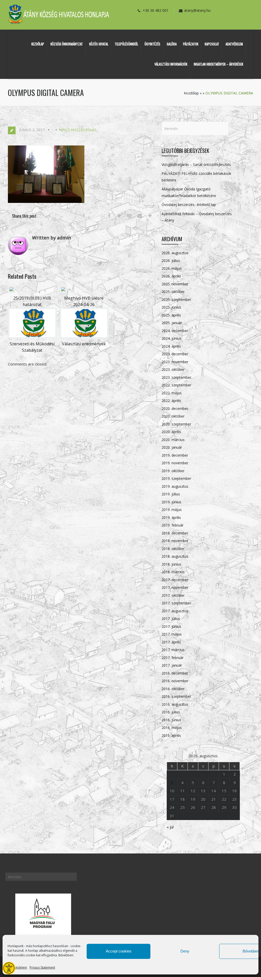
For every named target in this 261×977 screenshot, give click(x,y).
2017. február (173, 657)
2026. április (171, 276)
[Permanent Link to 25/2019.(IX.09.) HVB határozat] (11, 291)
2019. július (171, 494)
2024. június (171, 338)
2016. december (175, 673)
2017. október (173, 595)
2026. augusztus (175, 252)
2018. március (173, 571)
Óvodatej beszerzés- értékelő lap (189, 204)
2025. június (171, 307)
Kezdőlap (37, 43)
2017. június (171, 626)
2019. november (175, 462)
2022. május (172, 392)
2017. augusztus (175, 610)
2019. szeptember (176, 478)
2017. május (172, 634)
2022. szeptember (176, 385)
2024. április (171, 346)
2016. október (173, 688)
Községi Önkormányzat (66, 43)
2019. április (171, 517)
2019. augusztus (175, 486)
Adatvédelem (17, 967)
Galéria (172, 43)
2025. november (175, 284)
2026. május (172, 268)
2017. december (175, 579)
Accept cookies (119, 951)
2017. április (171, 642)
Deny (184, 951)
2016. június (171, 719)
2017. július (171, 618)
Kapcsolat (212, 43)
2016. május (172, 727)
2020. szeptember (176, 424)
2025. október (173, 291)
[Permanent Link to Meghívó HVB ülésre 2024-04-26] (63, 291)
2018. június (171, 564)
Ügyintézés (152, 43)
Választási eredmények (84, 344)
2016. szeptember (176, 696)
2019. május (172, 509)
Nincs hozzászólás (78, 129)
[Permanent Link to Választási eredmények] (84, 337)
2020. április (171, 431)
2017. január (172, 665)
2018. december (175, 533)
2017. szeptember (176, 603)
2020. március (173, 439)
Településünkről (126, 43)
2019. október (173, 470)
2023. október (173, 369)
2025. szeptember (176, 299)
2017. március (173, 649)
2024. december (175, 330)
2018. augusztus (175, 556)
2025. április (171, 315)
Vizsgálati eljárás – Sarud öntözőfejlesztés (196, 164)
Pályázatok (190, 43)
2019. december (175, 455)
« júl (170, 826)
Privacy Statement (42, 967)
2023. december (175, 353)
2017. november (175, 587)
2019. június (171, 501)
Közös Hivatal (98, 43)
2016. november (175, 680)
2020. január (172, 447)
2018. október (173, 548)
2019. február (173, 525)
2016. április (171, 735)
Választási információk (170, 64)
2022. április (171, 400)
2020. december (175, 408)
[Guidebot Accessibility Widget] (9, 968)
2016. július (171, 712)
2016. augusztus (175, 704)
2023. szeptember (176, 377)
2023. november (175, 361)
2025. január (172, 322)
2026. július (171, 260)
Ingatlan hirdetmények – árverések (218, 64)
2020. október (173, 416)
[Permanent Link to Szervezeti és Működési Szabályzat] (32, 337)
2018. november (175, 540)
